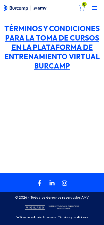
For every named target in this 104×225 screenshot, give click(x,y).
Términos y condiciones (73, 217)
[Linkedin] (52, 183)
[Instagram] (64, 183)
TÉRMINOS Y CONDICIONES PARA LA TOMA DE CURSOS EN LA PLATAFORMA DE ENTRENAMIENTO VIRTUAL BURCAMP (52, 47)
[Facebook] (39, 183)
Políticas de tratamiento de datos (36, 217)
